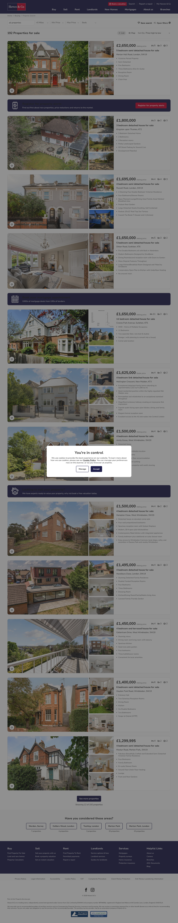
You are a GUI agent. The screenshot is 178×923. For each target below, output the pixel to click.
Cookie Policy (89, 460)
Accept (96, 469)
